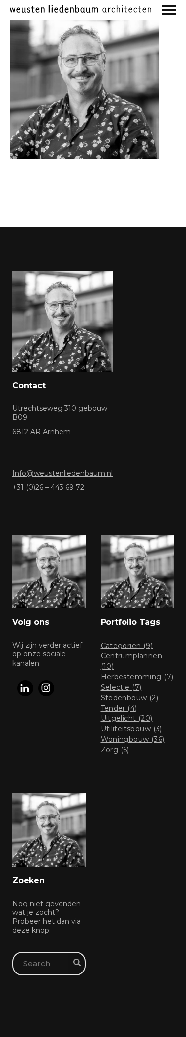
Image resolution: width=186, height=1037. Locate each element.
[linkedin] (25, 688)
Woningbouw (133, 739)
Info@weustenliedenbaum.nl (62, 473)
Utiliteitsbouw (131, 728)
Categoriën (127, 645)
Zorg (115, 749)
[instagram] (46, 688)
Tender (119, 708)
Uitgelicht (127, 718)
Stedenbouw (130, 697)
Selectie (121, 687)
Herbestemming (137, 676)
